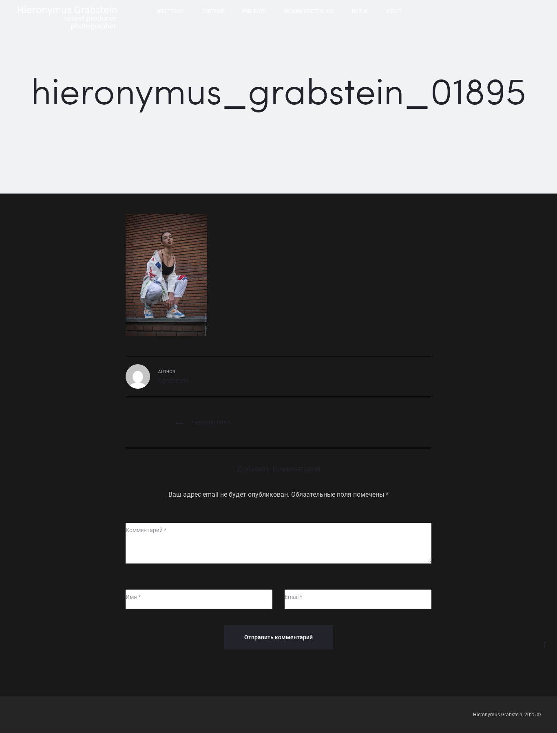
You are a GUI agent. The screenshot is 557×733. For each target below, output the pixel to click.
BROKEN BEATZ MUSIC (309, 11)
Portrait (212, 11)
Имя (133, 597)
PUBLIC (360, 11)
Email (293, 597)
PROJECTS (254, 11)
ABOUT (394, 11)
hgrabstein (173, 380)
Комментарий (146, 530)
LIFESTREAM (169, 11)
